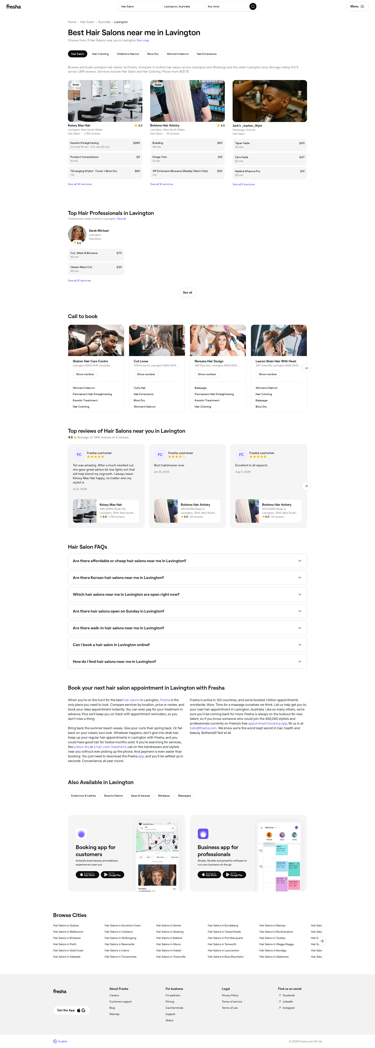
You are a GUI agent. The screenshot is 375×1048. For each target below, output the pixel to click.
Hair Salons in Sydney (66, 925)
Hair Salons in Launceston (223, 950)
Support (170, 1014)
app (141, 756)
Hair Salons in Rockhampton (276, 931)
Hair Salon (87, 22)
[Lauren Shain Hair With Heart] (279, 368)
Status (169, 1020)
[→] (306, 368)
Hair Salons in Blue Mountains (226, 956)
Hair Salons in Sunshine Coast (123, 925)
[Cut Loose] (157, 368)
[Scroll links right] (322, 941)
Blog (112, 1007)
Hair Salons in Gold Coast (68, 950)
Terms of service (232, 1001)
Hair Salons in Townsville (171, 956)
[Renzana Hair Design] (218, 368)
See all (187, 292)
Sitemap (114, 1014)
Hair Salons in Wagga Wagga (276, 944)
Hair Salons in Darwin (168, 925)
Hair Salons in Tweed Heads (224, 931)
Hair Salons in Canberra (119, 931)
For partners (173, 995)
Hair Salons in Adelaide (66, 956)
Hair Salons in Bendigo (272, 950)
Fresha (165, 700)
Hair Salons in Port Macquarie (225, 937)
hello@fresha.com (203, 728)
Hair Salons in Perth (64, 944)
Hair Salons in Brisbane (67, 937)
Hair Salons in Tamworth (222, 944)
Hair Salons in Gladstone (274, 956)
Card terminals (174, 1007)
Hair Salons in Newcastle (119, 944)
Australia (104, 22)
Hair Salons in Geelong (169, 931)
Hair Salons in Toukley (272, 937)
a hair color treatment (110, 747)
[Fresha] (13, 6)
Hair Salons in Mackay (272, 925)
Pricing (170, 1001)
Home (72, 22)
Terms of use (230, 1007)
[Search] (253, 6)
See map (143, 40)
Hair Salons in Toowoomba (120, 956)
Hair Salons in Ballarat (169, 937)
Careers (114, 995)
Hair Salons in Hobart (168, 950)
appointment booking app (267, 723)
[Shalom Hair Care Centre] (96, 368)
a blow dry (81, 747)
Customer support (120, 1001)
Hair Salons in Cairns (117, 950)
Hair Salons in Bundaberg (223, 925)
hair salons (131, 700)
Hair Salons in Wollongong (120, 937)
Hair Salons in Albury (168, 944)
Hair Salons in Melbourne (68, 931)
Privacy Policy (230, 995)
